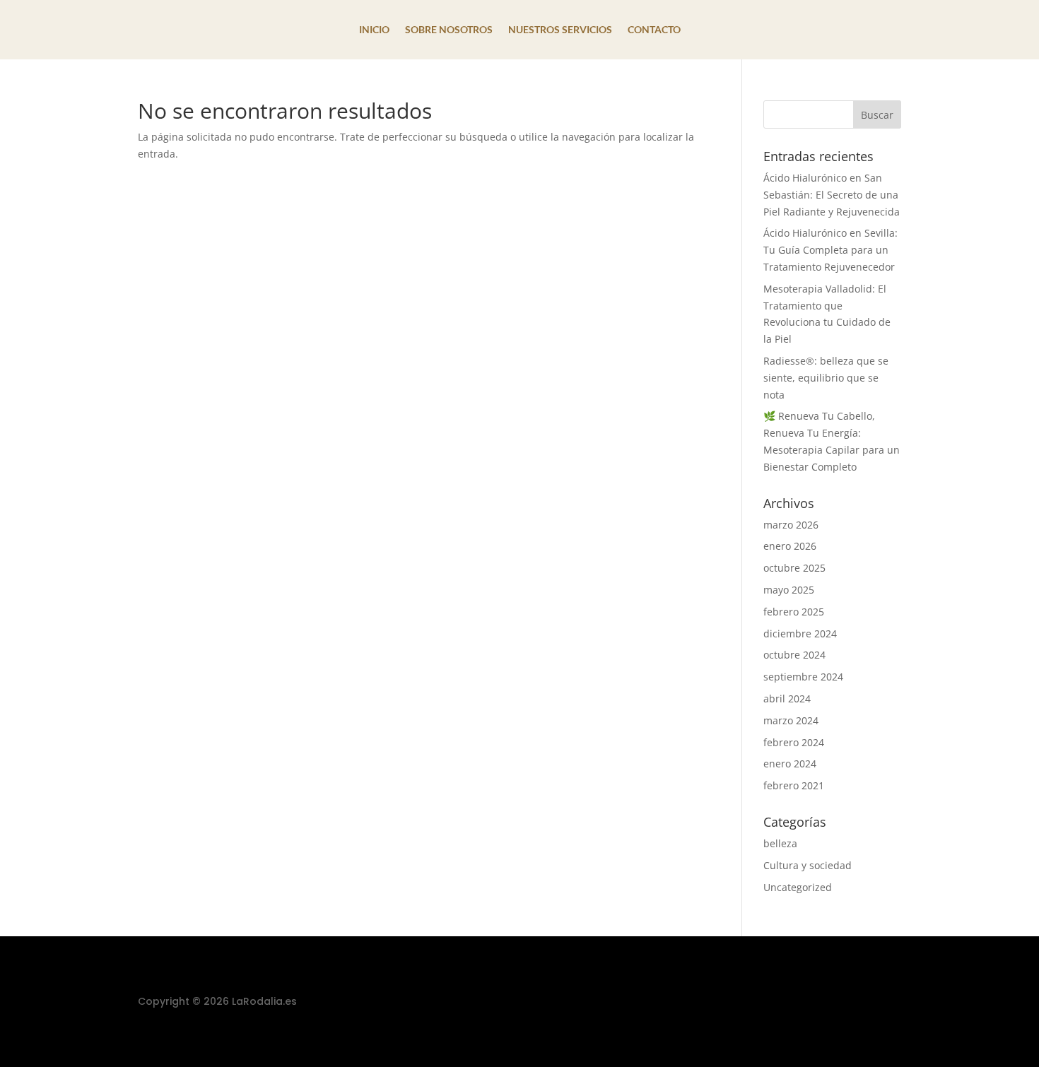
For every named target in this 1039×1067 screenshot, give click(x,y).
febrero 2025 (793, 611)
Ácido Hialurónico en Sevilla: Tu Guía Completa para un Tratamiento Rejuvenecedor (830, 249)
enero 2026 (789, 546)
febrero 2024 (793, 742)
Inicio (374, 30)
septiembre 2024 (803, 676)
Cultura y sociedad (807, 865)
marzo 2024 (790, 720)
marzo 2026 (790, 524)
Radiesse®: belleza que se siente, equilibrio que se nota (825, 377)
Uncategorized (797, 887)
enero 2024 (789, 763)
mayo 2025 (788, 589)
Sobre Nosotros (449, 30)
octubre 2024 (794, 654)
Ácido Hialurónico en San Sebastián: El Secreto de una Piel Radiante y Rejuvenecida (831, 194)
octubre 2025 (794, 567)
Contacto (654, 30)
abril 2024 (787, 698)
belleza (780, 843)
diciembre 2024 (800, 633)
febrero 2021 (793, 785)
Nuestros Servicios (560, 30)
